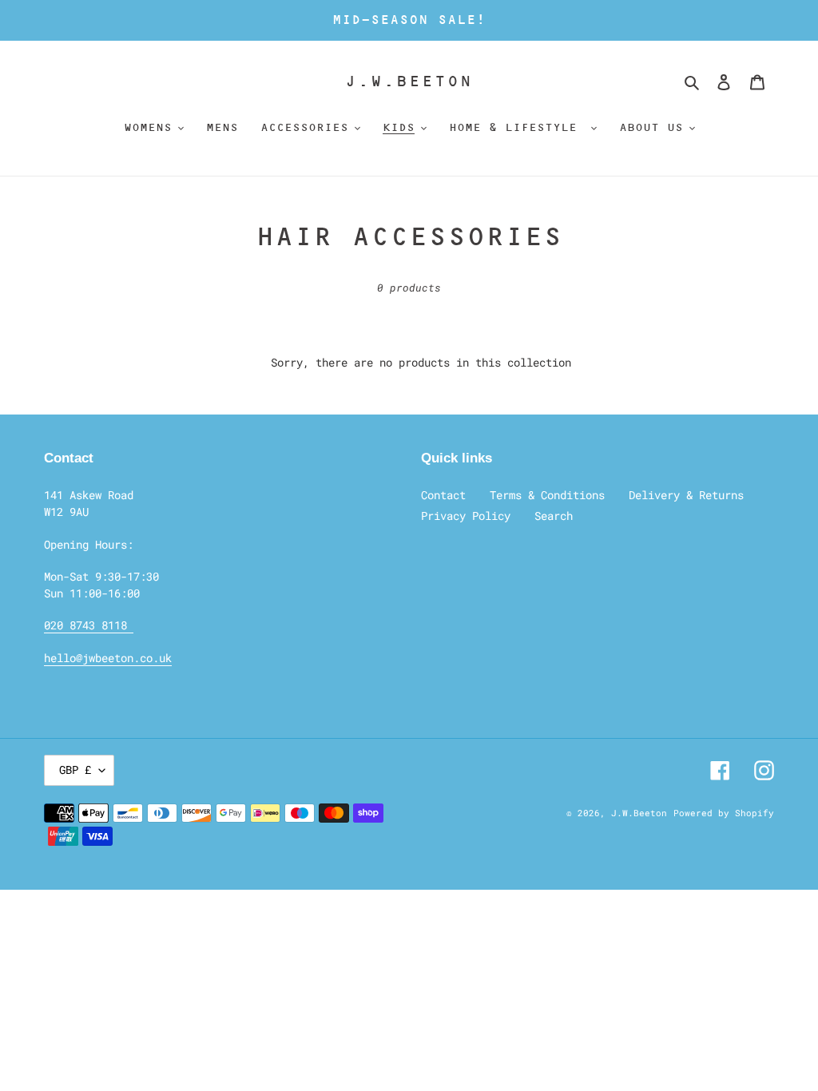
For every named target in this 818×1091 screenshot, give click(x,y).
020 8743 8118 (88, 625)
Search (553, 515)
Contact (443, 494)
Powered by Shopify (723, 813)
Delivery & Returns (686, 494)
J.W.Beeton (408, 81)
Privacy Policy (465, 515)
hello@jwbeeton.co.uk (108, 657)
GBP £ (75, 769)
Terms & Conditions (547, 494)
